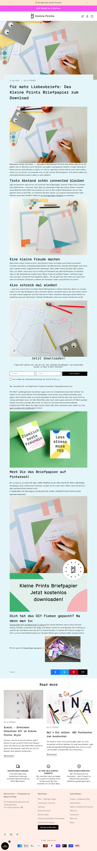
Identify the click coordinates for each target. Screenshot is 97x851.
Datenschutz (75, 803)
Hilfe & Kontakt (44, 811)
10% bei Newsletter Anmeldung (51, 819)
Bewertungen (43, 815)
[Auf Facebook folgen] (5, 834)
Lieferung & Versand (46, 803)
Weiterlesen (9, 756)
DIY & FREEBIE (30, 81)
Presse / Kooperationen (80, 799)
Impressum (74, 815)
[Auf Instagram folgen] (11, 834)
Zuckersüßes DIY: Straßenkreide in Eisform (28, 625)
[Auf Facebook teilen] (55, 672)
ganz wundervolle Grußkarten (22, 408)
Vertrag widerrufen (48, 827)
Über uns (73, 819)
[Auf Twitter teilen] (64, 672)
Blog (72, 822)
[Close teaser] (9, 841)
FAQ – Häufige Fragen (47, 799)
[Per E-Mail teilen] (82, 672)
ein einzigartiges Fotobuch (52, 196)
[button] (5, 846)
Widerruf (73, 811)
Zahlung (41, 807)
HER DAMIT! (75, 374)
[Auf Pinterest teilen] (73, 672)
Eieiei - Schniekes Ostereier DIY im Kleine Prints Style (20, 731)
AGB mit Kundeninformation (81, 807)
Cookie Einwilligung (46, 822)
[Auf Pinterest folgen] (17, 834)
